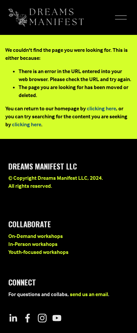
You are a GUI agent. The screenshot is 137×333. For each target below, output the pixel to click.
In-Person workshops (33, 244)
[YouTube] (57, 318)
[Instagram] (42, 318)
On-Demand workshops (35, 236)
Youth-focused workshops (38, 252)
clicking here (101, 108)
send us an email (89, 294)
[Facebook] (27, 318)
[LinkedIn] (13, 318)
